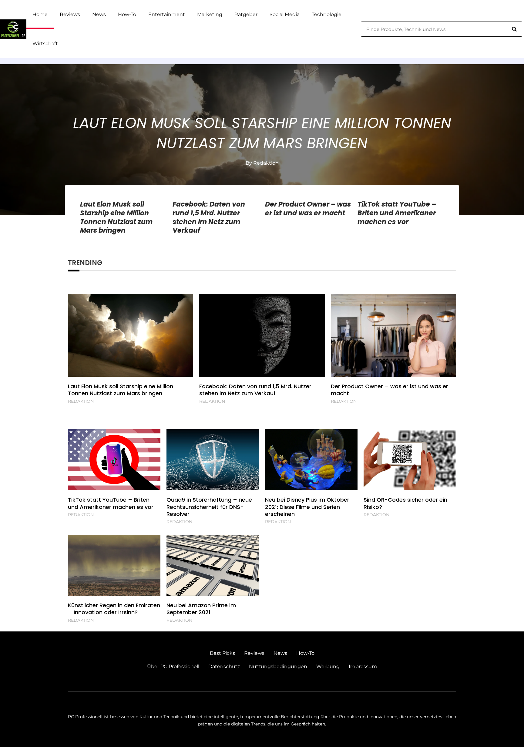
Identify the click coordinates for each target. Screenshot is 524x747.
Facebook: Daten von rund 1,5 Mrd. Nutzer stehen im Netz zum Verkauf (209, 217)
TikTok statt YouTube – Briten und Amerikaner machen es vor (397, 213)
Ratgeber (245, 14)
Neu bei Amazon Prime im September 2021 (201, 608)
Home (40, 14)
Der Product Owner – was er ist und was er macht (308, 209)
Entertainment (166, 14)
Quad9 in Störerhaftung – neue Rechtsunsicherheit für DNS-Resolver (209, 507)
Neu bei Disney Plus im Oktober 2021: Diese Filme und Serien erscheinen (307, 507)
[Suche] (514, 29)
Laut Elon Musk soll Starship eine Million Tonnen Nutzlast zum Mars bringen (262, 133)
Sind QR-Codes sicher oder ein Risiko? (405, 503)
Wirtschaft (45, 43)
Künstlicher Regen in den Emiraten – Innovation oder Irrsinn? (114, 608)
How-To (127, 14)
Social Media (285, 14)
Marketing (209, 14)
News (99, 14)
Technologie (326, 14)
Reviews (70, 14)
